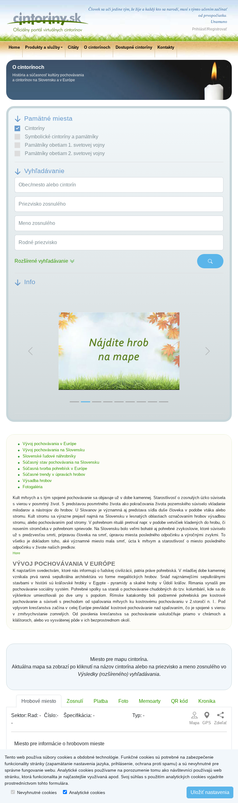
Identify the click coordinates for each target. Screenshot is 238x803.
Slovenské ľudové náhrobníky (49, 456)
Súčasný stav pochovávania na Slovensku (61, 462)
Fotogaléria (32, 486)
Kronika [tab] (206, 701)
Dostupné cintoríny (134, 47)
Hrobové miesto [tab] (38, 701)
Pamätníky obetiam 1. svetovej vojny (65, 145)
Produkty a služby (42, 47)
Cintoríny (35, 128)
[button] (30, 351)
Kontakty (165, 47)
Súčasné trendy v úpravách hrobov (54, 474)
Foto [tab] (123, 701)
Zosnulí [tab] (75, 701)
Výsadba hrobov (37, 480)
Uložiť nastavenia (210, 792)
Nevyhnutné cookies (37, 792)
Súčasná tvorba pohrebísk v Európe (55, 468)
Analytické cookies (87, 792)
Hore (16, 553)
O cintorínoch (97, 47)
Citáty (73, 47)
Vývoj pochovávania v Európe (49, 443)
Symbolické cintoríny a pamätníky (61, 136)
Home (14, 47)
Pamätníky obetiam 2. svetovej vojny (65, 153)
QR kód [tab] (179, 701)
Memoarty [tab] (150, 701)
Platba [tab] (101, 701)
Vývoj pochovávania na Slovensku (54, 450)
